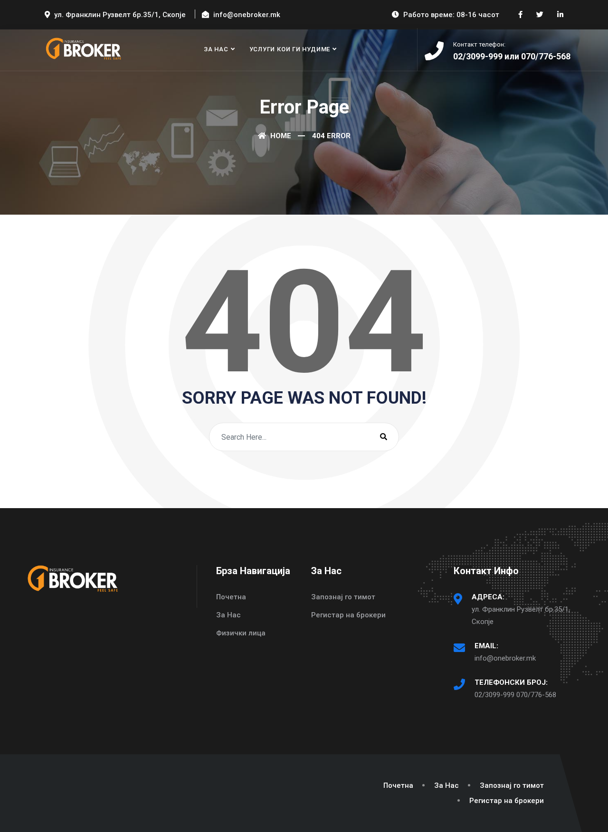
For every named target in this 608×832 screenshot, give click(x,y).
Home (279, 136)
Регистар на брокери (348, 615)
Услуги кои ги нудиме (290, 49)
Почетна (231, 597)
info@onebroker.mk (505, 658)
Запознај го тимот (343, 597)
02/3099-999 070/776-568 (515, 694)
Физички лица (241, 633)
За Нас (216, 49)
